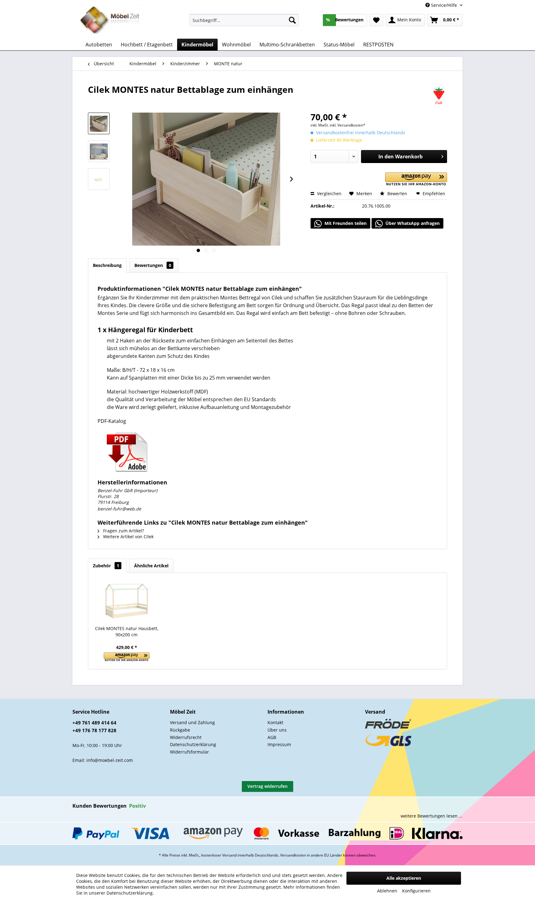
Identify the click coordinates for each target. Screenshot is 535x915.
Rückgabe (180, 730)
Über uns (277, 730)
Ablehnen (387, 891)
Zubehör (106, 566)
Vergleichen (328, 193)
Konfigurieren (416, 891)
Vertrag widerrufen (267, 786)
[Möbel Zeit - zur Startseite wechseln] (110, 20)
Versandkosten (293, 855)
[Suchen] (292, 20)
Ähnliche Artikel (151, 566)
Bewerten (397, 193)
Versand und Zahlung (192, 722)
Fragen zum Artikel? (123, 531)
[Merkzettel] (376, 20)
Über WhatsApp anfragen (412, 223)
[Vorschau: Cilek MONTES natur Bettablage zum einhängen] (99, 123)
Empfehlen (433, 193)
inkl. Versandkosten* (347, 125)
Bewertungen (152, 265)
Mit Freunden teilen (345, 223)
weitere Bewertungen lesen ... (432, 816)
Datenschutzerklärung (193, 744)
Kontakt (275, 722)
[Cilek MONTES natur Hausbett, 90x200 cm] (126, 600)
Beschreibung (107, 265)
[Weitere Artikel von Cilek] (439, 95)
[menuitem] (244, 20)
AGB (272, 737)
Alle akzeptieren (403, 878)
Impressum (279, 744)
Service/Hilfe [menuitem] (444, 5)
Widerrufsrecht (186, 737)
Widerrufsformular (189, 752)
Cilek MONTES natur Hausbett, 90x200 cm (126, 631)
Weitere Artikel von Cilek (128, 536)
